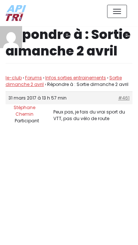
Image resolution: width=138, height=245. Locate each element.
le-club (14, 78)
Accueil (81, 233)
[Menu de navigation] (117, 11)
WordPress (84, 206)
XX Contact (115, 233)
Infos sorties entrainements (75, 78)
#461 (124, 98)
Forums (33, 78)
